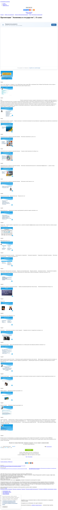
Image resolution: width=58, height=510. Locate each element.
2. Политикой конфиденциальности (8, 502)
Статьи (4, 3)
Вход (26, 456)
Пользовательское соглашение (6, 489)
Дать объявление (6, 493)
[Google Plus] (32, 463)
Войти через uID (29, 7)
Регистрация (29, 13)
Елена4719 (13, 446)
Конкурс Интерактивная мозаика (21, 14)
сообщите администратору (36, 505)
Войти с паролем (29, 12)
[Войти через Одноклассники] (34, 10)
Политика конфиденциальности (32, 489)
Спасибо (29, 449)
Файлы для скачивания (9, 14)
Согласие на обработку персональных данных (48, 489)
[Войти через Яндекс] (30, 10)
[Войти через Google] (32, 10)
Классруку (5, 4)
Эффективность (6, 5)
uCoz (6, 488)
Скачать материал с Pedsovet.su (6, 461)
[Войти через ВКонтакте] (26, 10)
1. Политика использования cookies (8, 500)
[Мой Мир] (30, 463)
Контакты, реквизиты (17, 489)
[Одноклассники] (29, 463)
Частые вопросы (6, 494)
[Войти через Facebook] (28, 10)
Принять (5, 506)
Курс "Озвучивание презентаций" (35, 14)
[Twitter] (27, 463)
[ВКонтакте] (25, 463)
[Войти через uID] (24, 10)
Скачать (53, 24)
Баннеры (23, 489)
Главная (2, 14)
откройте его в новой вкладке (34, 67)
